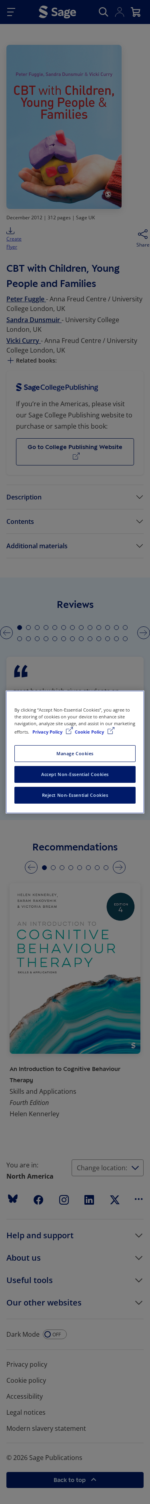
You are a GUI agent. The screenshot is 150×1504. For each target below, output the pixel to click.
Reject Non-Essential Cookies (75, 795)
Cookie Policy (90, 732)
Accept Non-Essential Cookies (75, 774)
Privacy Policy (48, 732)
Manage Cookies (75, 753)
